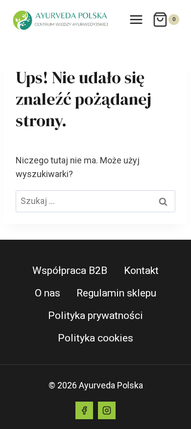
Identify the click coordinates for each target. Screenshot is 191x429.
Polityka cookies (95, 338)
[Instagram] (107, 410)
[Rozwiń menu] (135, 19)
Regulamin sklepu (116, 293)
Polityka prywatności (95, 315)
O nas (47, 293)
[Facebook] (84, 410)
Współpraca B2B (69, 270)
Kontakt (141, 270)
